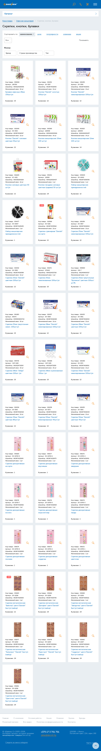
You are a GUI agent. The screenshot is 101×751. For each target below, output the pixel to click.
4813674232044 (84, 505)
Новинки (60, 718)
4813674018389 (18, 272)
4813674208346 (84, 180)
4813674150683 (18, 598)
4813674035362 (51, 226)
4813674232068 (51, 505)
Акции (48, 718)
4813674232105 (18, 458)
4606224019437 (51, 180)
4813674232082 (18, 505)
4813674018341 (84, 87)
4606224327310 (51, 272)
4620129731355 (51, 365)
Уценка (71, 718)
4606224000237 (84, 133)
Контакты (72, 722)
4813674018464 (84, 226)
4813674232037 (51, 551)
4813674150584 (51, 644)
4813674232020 (84, 551)
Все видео (27, 722)
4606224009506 (51, 133)
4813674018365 (51, 87)
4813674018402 (84, 319)
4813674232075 (51, 458)
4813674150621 (84, 598)
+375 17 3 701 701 (50, 732)
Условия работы (35, 718)
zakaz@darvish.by (48, 735)
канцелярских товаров (12, 735)
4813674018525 (51, 412)
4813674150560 (18, 644)
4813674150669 (84, 644)
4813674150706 (51, 598)
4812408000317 (84, 272)
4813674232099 (18, 551)
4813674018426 (18, 412)
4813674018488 (51, 319)
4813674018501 (84, 365)
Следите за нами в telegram (16, 742)
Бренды (82, 718)
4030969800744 (18, 319)
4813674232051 (84, 458)
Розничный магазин (10, 722)
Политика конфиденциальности (50, 722)
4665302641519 (18, 180)
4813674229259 (18, 226)
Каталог (8, 14)
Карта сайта (91, 743)
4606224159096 (18, 87)
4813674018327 (18, 133)
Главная (5, 718)
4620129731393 (18, 365)
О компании (18, 718)
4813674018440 (84, 412)
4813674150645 (18, 691)
